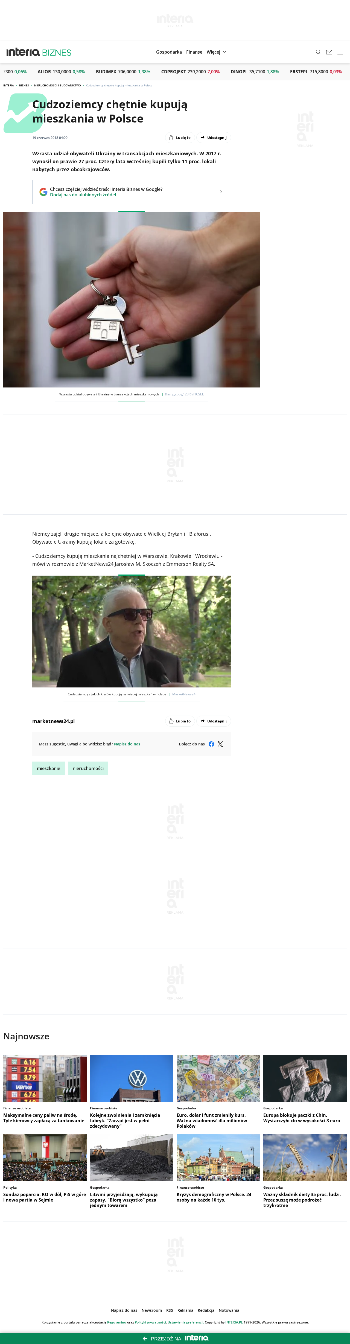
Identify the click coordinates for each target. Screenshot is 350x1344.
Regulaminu (116, 1322)
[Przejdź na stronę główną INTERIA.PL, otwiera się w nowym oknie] (23, 52)
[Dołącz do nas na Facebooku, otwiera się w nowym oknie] (211, 744)
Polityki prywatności (150, 1322)
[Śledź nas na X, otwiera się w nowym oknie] (220, 744)
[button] (217, 52)
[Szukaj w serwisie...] (318, 52)
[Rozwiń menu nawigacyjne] (340, 52)
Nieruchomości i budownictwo (57, 85)
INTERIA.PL (234, 1322)
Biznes (24, 85)
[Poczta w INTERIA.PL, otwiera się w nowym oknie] (329, 52)
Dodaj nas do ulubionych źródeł (106, 194)
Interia (8, 85)
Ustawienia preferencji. (186, 1322)
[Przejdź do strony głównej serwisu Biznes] (56, 52)
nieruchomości (88, 768)
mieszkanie (48, 768)
